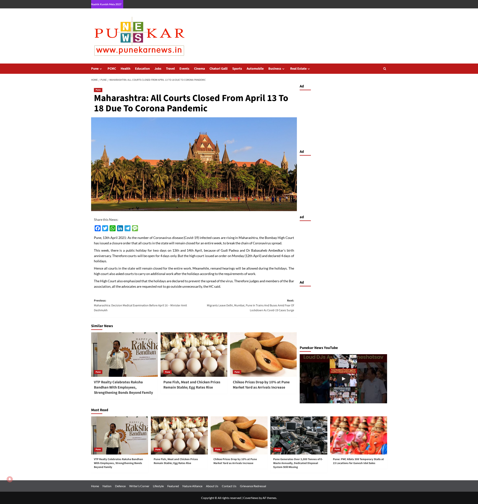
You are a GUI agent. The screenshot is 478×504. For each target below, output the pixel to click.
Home (95, 486)
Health (125, 68)
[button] (384, 68)
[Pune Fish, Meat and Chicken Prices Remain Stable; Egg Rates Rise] (194, 354)
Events (184, 68)
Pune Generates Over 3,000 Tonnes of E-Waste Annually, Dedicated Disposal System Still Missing (298, 463)
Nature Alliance (192, 486)
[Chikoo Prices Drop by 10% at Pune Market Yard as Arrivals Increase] (263, 354)
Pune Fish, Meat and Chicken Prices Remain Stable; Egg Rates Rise (191, 385)
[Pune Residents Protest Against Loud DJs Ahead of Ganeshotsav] (343, 378)
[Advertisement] (343, 119)
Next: (250, 305)
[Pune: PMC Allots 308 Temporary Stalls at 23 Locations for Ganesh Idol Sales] (358, 435)
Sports (237, 68)
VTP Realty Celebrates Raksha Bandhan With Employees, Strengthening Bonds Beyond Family (123, 387)
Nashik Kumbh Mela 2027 (106, 4)
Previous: (140, 305)
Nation (107, 486)
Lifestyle (158, 486)
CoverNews (250, 498)
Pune (95, 68)
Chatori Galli (218, 68)
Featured (173, 486)
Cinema (199, 68)
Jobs (157, 68)
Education (142, 68)
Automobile (255, 68)
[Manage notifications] (10, 479)
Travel (170, 68)
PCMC (112, 68)
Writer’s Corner (139, 486)
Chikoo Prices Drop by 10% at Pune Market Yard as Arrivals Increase (261, 385)
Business (274, 68)
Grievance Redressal (253, 486)
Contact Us (229, 486)
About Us (212, 486)
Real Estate (298, 68)
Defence (120, 486)
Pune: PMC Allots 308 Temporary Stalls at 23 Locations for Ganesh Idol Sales (358, 461)
